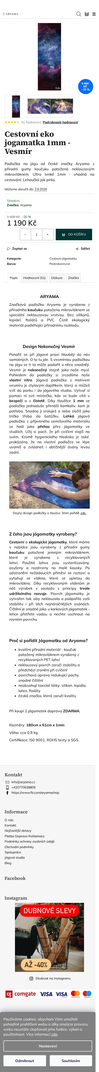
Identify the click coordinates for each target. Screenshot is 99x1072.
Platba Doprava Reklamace (25, 836)
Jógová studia (15, 857)
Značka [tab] (73, 278)
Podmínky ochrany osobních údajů (30, 841)
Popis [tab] (14, 278)
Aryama (26, 205)
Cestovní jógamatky (63, 258)
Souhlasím (71, 1060)
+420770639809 (23, 787)
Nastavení (48, 1046)
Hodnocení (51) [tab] (34, 278)
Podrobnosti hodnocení (60, 122)
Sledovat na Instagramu (53, 978)
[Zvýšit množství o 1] (47, 234)
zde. (83, 513)
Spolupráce (13, 852)
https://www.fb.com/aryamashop (35, 793)
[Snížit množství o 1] (25, 234)
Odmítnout (24, 1060)
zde (54, 1034)
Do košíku (77, 234)
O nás (9, 820)
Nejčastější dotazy (18, 831)
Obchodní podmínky (19, 847)
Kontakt (10, 825)
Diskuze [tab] (57, 278)
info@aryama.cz (23, 782)
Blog (8, 863)
